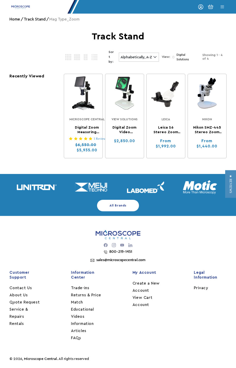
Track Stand (34, 19)
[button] (230, 184)
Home (14, 19)
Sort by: (111, 56)
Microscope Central (40, 359)
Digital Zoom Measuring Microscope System (87, 130)
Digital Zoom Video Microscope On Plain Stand (125, 130)
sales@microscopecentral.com (120, 260)
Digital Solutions (183, 57)
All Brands (118, 205)
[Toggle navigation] (222, 7)
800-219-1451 (120, 252)
